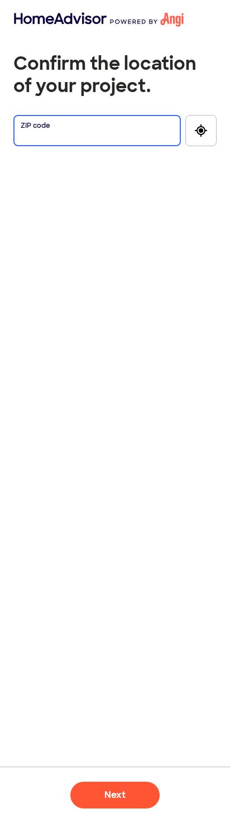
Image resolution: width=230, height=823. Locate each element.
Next (115, 795)
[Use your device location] (201, 130)
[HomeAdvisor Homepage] (32, 19)
